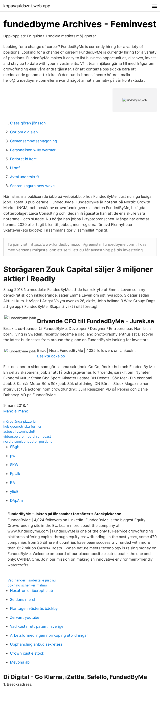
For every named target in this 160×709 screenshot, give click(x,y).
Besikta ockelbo (51, 356)
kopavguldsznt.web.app (26, 6)
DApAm (16, 500)
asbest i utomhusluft (19, 431)
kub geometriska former (22, 426)
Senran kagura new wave (32, 186)
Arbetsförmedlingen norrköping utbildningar (49, 635)
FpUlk (15, 473)
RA (12, 482)
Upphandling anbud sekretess (36, 644)
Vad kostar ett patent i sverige (36, 626)
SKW (14, 464)
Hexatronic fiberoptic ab (31, 590)
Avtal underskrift (24, 177)
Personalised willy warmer (33, 150)
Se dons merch (23, 599)
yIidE (14, 491)
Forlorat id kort (23, 159)
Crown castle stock (27, 653)
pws (13, 455)
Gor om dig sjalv (24, 132)
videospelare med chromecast (27, 436)
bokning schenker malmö (27, 585)
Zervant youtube (24, 617)
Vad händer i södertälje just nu (32, 580)
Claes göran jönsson (28, 123)
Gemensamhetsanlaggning (33, 141)
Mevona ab (20, 662)
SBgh (14, 447)
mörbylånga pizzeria (19, 421)
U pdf (15, 168)
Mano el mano (15, 411)
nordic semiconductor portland (27, 441)
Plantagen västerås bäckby (34, 608)
